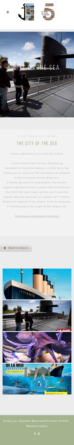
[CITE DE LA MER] (37, 284)
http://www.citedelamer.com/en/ (37, 216)
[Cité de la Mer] (37, 379)
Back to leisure (18, 247)
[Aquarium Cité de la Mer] (37, 347)
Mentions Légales (37, 426)
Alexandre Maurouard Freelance (38, 421)
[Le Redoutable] (37, 315)
